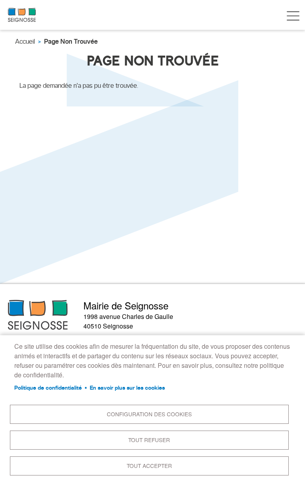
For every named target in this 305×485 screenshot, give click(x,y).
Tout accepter (149, 466)
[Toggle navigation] (293, 16)
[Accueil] (22, 15)
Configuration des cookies (149, 414)
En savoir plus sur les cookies (127, 388)
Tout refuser (149, 440)
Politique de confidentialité (48, 388)
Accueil (25, 41)
